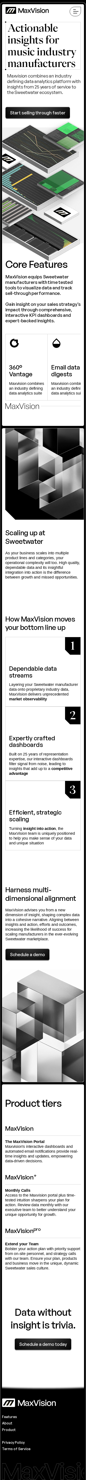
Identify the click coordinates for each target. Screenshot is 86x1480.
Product (9, 1430)
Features (9, 1417)
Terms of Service (16, 1449)
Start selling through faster (37, 112)
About (7, 1423)
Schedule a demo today (43, 1344)
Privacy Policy (13, 1442)
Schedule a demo (27, 954)
